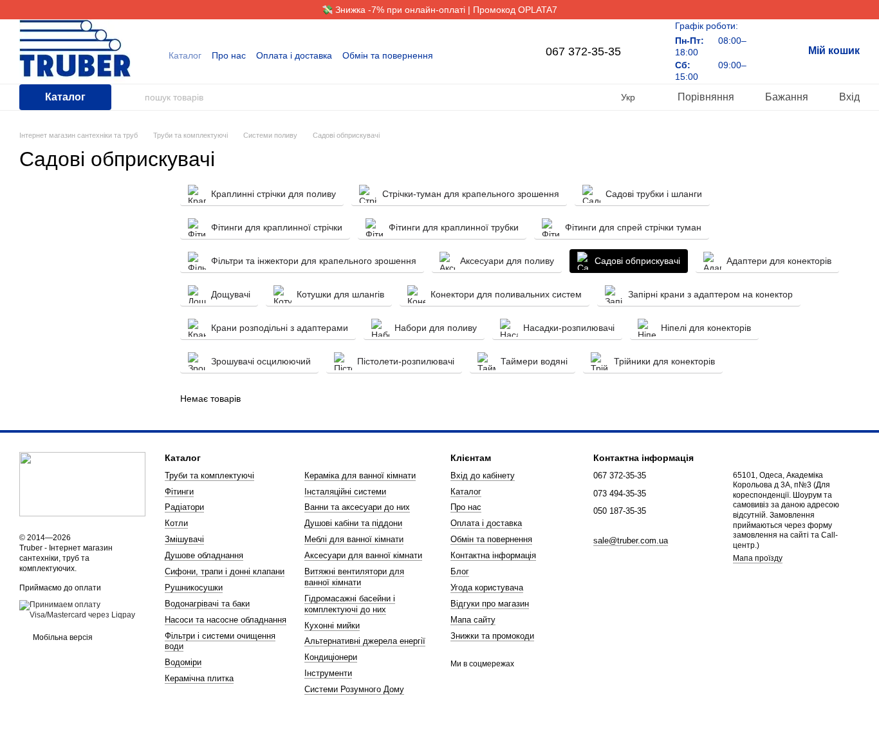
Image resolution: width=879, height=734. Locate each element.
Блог (459, 571)
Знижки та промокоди (492, 636)
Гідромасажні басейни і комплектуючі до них (349, 604)
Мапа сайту (472, 620)
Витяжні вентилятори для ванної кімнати (354, 577)
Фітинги (179, 491)
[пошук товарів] (134, 97)
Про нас (229, 55)
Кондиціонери (330, 657)
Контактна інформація (493, 555)
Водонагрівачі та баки (207, 603)
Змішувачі (184, 539)
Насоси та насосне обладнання (225, 620)
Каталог (185, 55)
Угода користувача (486, 587)
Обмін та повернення (387, 55)
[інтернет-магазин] (82, 484)
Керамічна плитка (199, 678)
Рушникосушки (194, 587)
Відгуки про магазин (489, 603)
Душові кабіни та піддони (353, 523)
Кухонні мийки (332, 625)
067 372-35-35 (583, 51)
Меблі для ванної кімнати (353, 539)
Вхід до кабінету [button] (482, 475)
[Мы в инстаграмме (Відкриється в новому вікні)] (502, 55)
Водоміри (183, 662)
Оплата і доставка (294, 55)
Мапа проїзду (757, 558)
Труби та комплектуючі (209, 475)
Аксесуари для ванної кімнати (363, 555)
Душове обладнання (204, 555)
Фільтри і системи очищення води (220, 641)
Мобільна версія (62, 637)
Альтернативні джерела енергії (364, 641)
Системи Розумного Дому (354, 689)
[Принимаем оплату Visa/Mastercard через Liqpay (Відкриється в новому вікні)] (82, 609)
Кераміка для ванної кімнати (360, 475)
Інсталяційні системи (345, 491)
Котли (176, 523)
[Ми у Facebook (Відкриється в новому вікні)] (486, 55)
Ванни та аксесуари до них (357, 507)
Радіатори (184, 507)
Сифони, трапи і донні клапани (224, 571)
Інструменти (328, 673)
